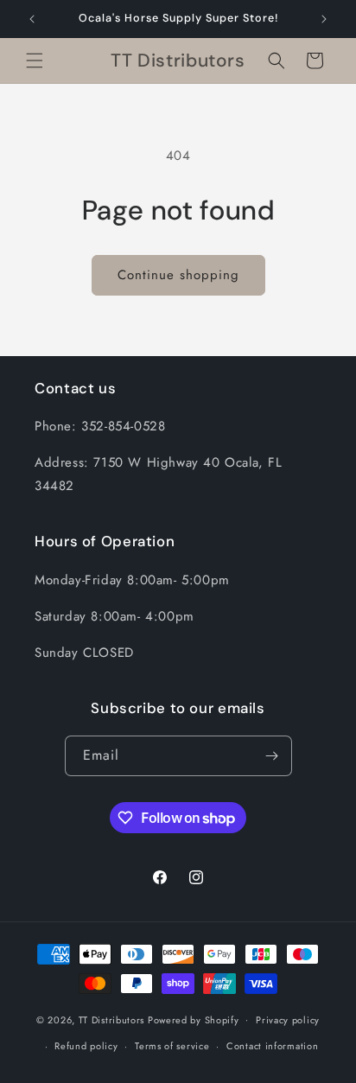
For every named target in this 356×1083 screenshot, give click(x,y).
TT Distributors (112, 1019)
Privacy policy (288, 1020)
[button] (35, 60)
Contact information (272, 1046)
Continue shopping (178, 274)
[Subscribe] (272, 756)
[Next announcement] (324, 19)
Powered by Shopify (193, 1019)
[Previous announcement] (32, 19)
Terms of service (172, 1046)
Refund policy (86, 1046)
